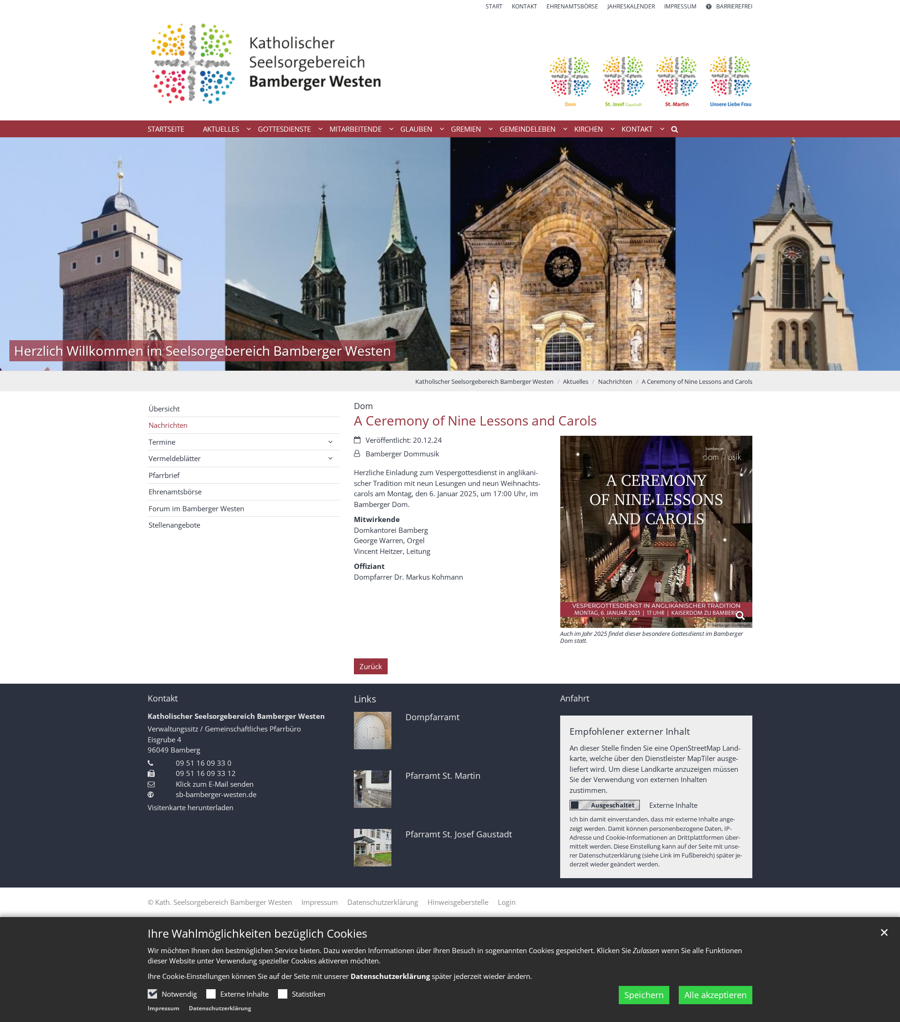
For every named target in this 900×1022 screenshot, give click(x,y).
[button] (671, 130)
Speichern (644, 994)
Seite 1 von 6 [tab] (409, 361)
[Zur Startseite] (450, 65)
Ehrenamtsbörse (175, 491)
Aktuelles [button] (221, 129)
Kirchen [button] (588, 129)
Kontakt (163, 698)
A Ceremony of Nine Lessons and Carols (697, 381)
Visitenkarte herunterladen (190, 807)
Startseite (166, 129)
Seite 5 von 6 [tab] (475, 361)
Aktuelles (575, 381)
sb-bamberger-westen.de (216, 794)
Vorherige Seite (18, 254)
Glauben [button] (416, 129)
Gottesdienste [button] (284, 129)
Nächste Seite (881, 254)
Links (365, 699)
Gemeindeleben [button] (527, 129)
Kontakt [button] (637, 129)
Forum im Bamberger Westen (196, 508)
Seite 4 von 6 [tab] (458, 361)
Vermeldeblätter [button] (175, 458)
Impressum (164, 1008)
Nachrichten (615, 381)
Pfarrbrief (164, 475)
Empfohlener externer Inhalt (630, 731)
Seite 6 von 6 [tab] (491, 361)
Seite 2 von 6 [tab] (426, 361)
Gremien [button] (466, 129)
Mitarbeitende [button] (356, 129)
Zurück (371, 666)
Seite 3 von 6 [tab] (442, 361)
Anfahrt (574, 698)
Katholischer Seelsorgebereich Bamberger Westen (484, 381)
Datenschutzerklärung (220, 1008)
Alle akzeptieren (715, 994)
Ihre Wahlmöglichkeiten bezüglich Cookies (257, 933)
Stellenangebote (174, 525)
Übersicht (164, 408)
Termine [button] (162, 442)
